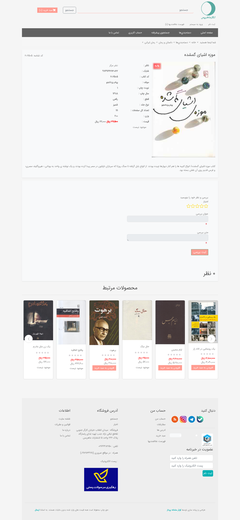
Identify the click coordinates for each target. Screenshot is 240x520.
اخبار (115, 424)
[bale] (200, 419)
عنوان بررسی (202, 214)
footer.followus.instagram (183, 419)
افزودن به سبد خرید (104, 368)
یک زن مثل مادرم (41, 346)
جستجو (69, 10)
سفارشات (161, 424)
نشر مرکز (113, 65)
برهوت (113, 350)
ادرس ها (161, 430)
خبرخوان (174, 419)
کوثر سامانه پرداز (174, 510)
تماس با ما (114, 33)
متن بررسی (202, 232)
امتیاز (205, 201)
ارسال (37, 510)
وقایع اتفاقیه (77, 350)
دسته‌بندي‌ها (185, 33)
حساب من (160, 419)
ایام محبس (176, 350)
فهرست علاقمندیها (157, 441)
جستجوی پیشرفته (160, 33)
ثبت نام (211, 24)
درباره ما (66, 430)
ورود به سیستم (196, 24)
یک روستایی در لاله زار (204, 349)
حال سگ (144, 346)
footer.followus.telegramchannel (191, 419)
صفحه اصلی (207, 33)
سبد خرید (161, 436)
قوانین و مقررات (62, 424)
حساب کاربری (135, 33)
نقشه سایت (64, 419)
